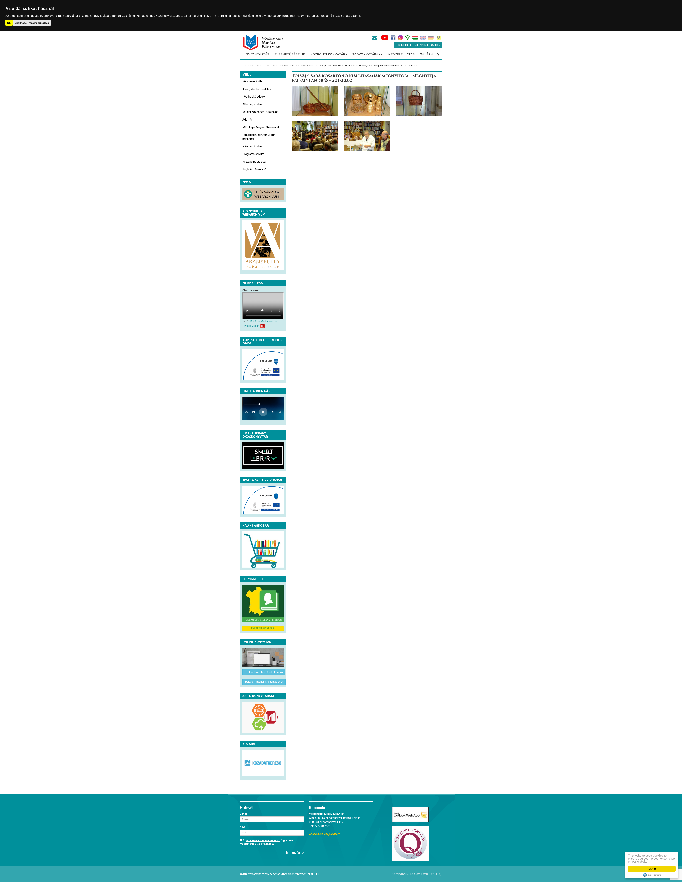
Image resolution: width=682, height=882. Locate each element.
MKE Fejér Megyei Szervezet (260, 127)
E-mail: (244, 813)
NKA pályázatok (252, 146)
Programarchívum (253, 154)
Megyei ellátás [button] (401, 54)
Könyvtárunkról (251, 81)
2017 (275, 65)
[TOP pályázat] (263, 364)
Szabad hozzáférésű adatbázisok (264, 672)
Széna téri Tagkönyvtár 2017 (298, 65)
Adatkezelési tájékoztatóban (263, 840)
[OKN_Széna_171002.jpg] (315, 136)
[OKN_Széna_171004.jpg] (367, 101)
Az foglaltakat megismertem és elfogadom (267, 842)
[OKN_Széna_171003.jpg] (419, 101)
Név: (242, 826)
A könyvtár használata (255, 89)
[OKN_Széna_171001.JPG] (367, 136)
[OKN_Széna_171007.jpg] (315, 101)
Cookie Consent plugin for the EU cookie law (652, 875)
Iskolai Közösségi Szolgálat (260, 112)
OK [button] (9, 22)
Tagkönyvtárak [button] (366, 54)
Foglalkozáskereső (254, 169)
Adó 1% (247, 119)
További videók (250, 325)
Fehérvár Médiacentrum (263, 321)
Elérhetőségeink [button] (290, 54)
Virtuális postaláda (254, 161)
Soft (313, 874)
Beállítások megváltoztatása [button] (32, 22)
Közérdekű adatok (253, 96)
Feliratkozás (291, 853)
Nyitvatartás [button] (257, 54)
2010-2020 (263, 65)
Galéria (249, 65)
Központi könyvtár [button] (327, 54)
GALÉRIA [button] (426, 54)
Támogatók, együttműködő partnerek (258, 137)
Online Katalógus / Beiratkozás (418, 45)
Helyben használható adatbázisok (264, 681)
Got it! (652, 869)
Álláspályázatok (252, 104)
